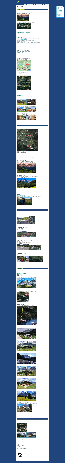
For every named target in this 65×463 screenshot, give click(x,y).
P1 (19, 151)
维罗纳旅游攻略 (59, 14)
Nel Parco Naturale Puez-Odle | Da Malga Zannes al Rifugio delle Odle (27, 402)
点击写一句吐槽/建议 (19, 448)
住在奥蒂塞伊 (33, 42)
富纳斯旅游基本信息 (59, 7)
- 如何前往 (58, 8)
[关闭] (63, 6)
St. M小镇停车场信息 (59, 10)
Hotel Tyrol (18, 114)
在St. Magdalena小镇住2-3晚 (23, 39)
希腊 (38, 4)
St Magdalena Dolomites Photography (21, 195)
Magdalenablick (18, 113)
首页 (45, 4)
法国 (32, 4)
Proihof (18, 106)
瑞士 (34, 4)
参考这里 (21, 274)
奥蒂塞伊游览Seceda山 (25, 42)
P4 (23, 151)
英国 (30, 4)
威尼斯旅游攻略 (59, 15)
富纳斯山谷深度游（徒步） (60, 11)
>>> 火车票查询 (18, 59)
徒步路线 (22, 41)
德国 (36, 4)
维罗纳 (26, 50)
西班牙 (28, 4)
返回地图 (26, 227)
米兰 (17, 50)
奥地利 (41, 4)
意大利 (25, 4)
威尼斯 (18, 51)
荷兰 (43, 4)
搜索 (47, 4)
